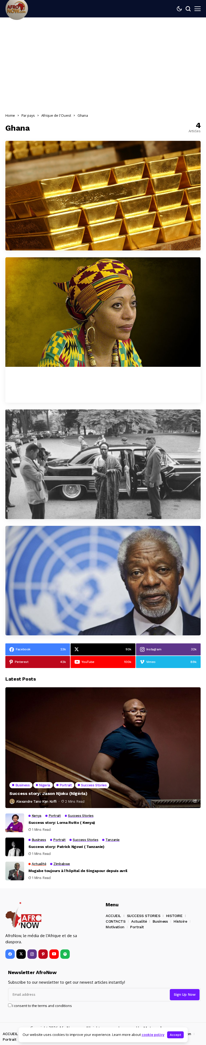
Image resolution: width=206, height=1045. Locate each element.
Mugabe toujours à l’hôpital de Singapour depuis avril (77, 871)
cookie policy (153, 1034)
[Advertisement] (103, 65)
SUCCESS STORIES (143, 916)
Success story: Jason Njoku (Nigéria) (48, 793)
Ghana (83, 115)
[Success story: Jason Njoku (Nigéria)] (103, 747)
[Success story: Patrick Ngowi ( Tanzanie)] (14, 846)
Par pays (28, 115)
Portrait (137, 927)
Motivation (115, 927)
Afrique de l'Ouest (56, 115)
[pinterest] (43, 954)
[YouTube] (54, 954)
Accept (175, 1035)
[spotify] (65, 954)
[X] (21, 954)
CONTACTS (116, 921)
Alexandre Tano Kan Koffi (36, 801)
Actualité (139, 921)
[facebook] (10, 954)
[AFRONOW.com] (23, 915)
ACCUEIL (113, 916)
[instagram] (32, 954)
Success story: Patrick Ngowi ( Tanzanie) (66, 846)
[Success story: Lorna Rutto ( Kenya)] (14, 822)
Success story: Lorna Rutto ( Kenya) (61, 822)
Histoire (180, 921)
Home (10, 115)
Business (160, 921)
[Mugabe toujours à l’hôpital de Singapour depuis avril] (14, 871)
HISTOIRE (174, 916)
